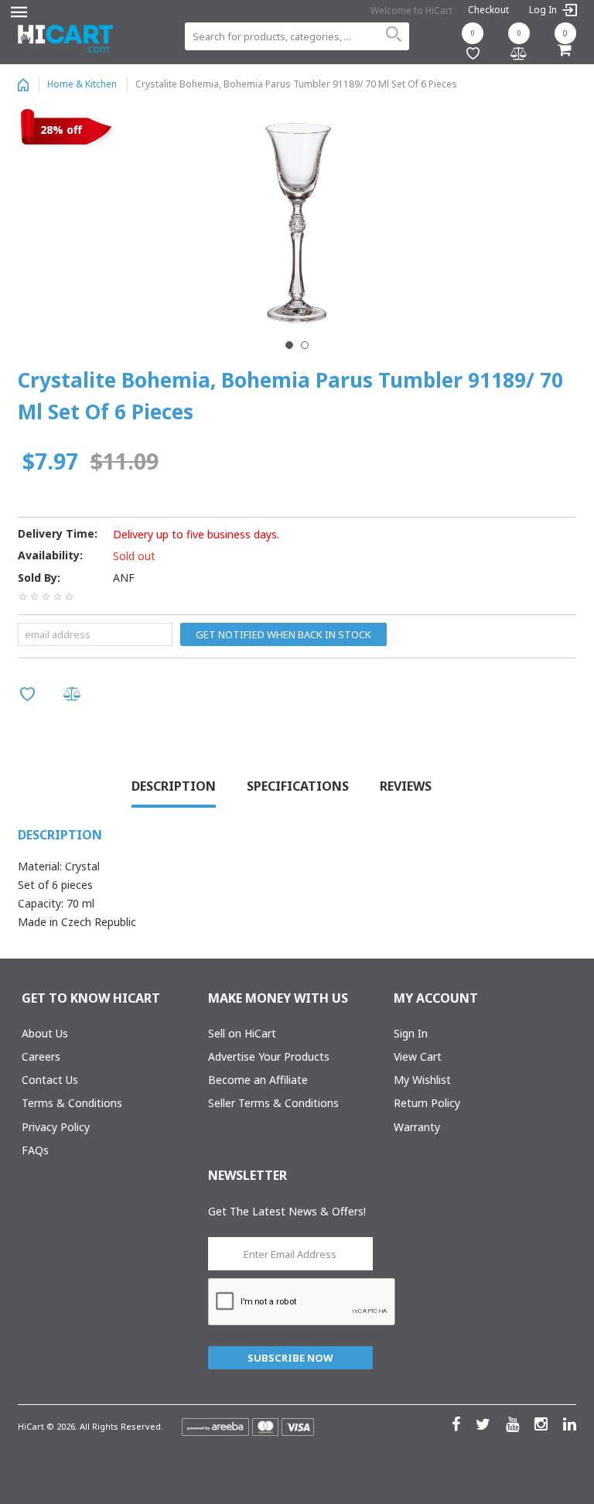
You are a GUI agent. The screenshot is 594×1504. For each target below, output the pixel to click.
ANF (124, 577)
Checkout (488, 9)
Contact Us (50, 1079)
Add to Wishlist (30, 695)
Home (23, 85)
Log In (544, 10)
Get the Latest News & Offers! (287, 1211)
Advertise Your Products (268, 1056)
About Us (45, 1033)
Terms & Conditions (72, 1103)
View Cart (418, 1056)
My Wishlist (422, 1079)
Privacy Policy (56, 1126)
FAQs (35, 1150)
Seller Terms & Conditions (273, 1103)
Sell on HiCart (242, 1033)
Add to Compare (74, 695)
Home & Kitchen (82, 84)
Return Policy (427, 1103)
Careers (41, 1056)
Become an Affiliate (258, 1079)
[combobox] (296, 36)
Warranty (417, 1126)
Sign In (411, 1033)
